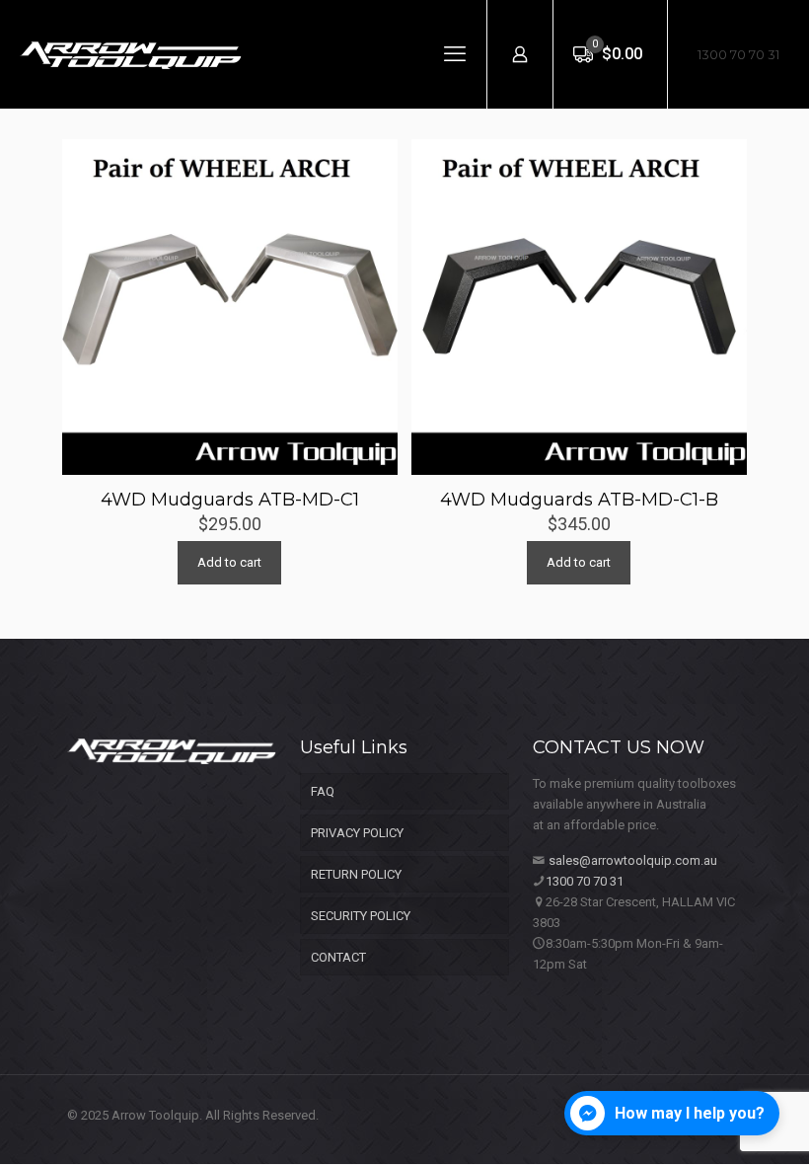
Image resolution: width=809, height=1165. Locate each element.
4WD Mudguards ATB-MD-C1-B (579, 499)
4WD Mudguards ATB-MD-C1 (230, 499)
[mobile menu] (455, 54)
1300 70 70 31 (738, 54)
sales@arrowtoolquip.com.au (633, 860)
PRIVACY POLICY (357, 832)
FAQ (322, 791)
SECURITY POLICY (360, 915)
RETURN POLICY (356, 874)
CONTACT (338, 957)
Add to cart (229, 562)
